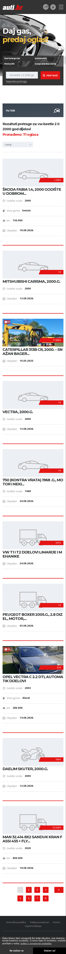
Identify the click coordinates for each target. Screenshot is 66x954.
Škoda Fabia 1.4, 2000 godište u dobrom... (32, 191)
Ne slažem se (17, 951)
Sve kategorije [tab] (12, 58)
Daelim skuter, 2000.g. (25, 769)
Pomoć (56, 922)
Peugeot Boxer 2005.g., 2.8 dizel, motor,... (32, 617)
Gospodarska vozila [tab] (45, 63)
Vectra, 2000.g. (18, 412)
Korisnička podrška (16, 922)
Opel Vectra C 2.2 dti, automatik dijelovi (33, 679)
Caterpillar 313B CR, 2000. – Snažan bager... (32, 352)
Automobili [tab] (41, 58)
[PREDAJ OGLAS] (46, 7)
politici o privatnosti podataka (35, 943)
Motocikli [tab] (9, 63)
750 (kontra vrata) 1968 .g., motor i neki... (33, 482)
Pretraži (52, 75)
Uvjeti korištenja (33, 926)
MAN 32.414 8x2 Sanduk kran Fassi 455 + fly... (32, 839)
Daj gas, (25, 35)
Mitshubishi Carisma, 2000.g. (31, 281)
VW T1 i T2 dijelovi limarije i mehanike (32, 554)
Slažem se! (49, 951)
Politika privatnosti (39, 922)
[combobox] (18, 144)
